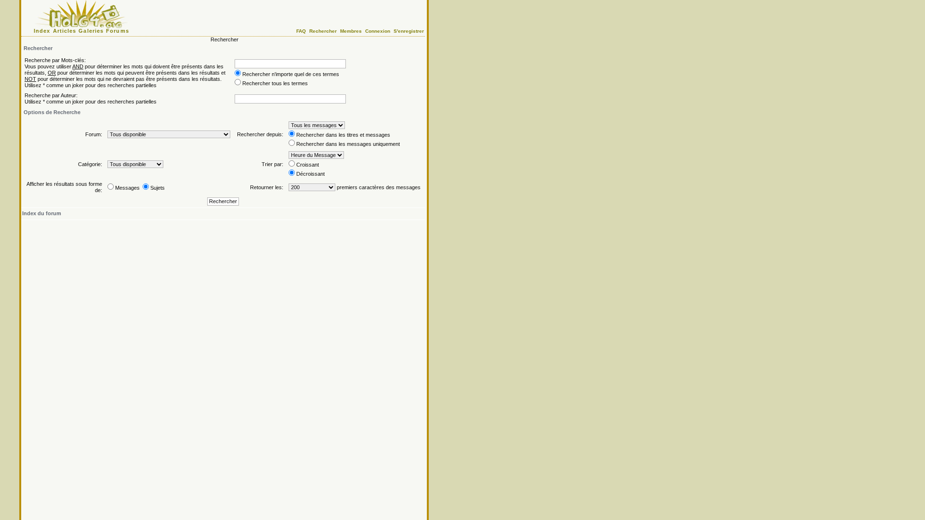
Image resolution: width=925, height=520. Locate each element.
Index (42, 31)
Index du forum (41, 213)
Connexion (377, 31)
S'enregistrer (409, 31)
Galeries (91, 31)
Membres (351, 31)
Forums (117, 31)
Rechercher (323, 31)
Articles (65, 31)
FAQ (301, 31)
